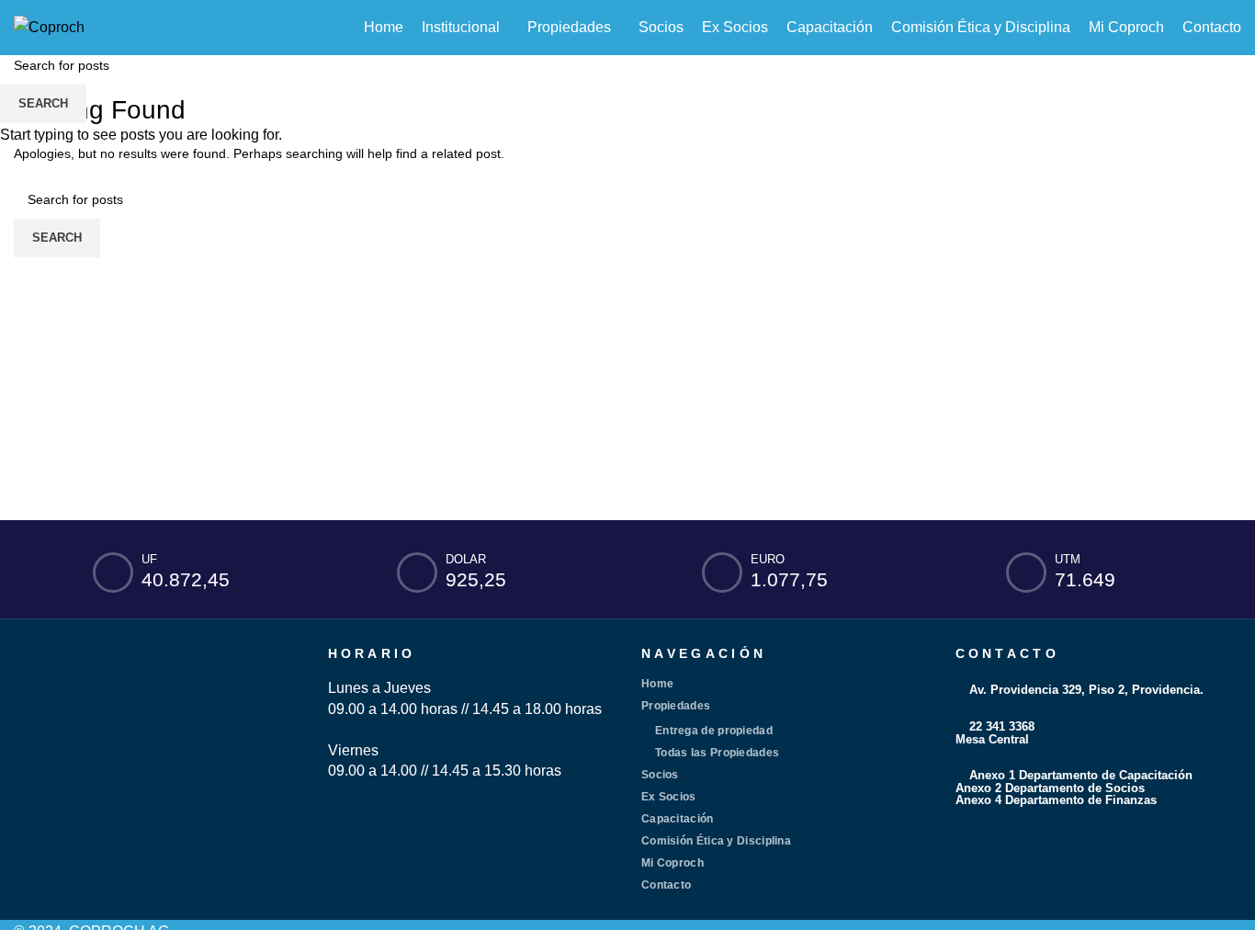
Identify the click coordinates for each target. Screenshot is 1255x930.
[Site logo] (49, 26)
